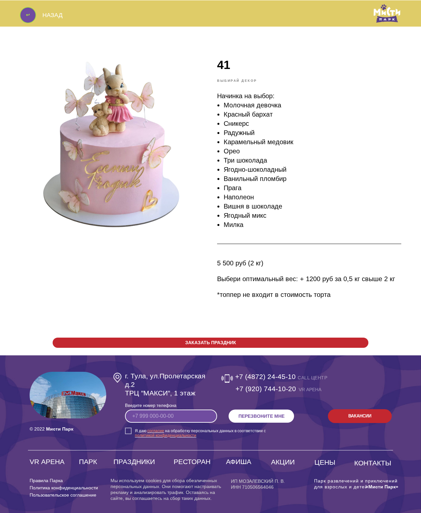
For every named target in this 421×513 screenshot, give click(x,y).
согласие (155, 431)
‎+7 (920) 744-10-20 (265, 388)
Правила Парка (46, 480)
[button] (210, 343)
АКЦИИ (283, 462)
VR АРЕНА (47, 461)
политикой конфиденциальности (165, 435)
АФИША (238, 461)
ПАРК (88, 461)
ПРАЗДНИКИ (134, 461)
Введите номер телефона (150, 405)
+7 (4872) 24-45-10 (265, 376)
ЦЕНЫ (324, 462)
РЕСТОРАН (192, 461)
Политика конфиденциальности (64, 487)
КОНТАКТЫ (372, 463)
